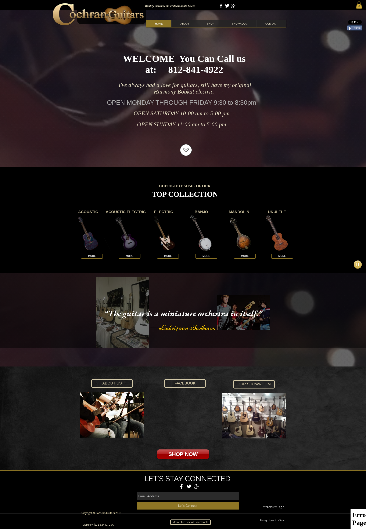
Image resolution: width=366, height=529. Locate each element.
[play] (252, 247)
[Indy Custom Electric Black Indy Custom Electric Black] (163, 233)
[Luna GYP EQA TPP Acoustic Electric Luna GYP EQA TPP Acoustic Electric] (125, 233)
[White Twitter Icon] (227, 6)
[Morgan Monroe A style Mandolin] (239, 233)
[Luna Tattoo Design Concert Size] (276, 233)
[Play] (358, 264)
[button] (359, 4)
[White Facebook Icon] (221, 6)
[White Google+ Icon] (233, 6)
